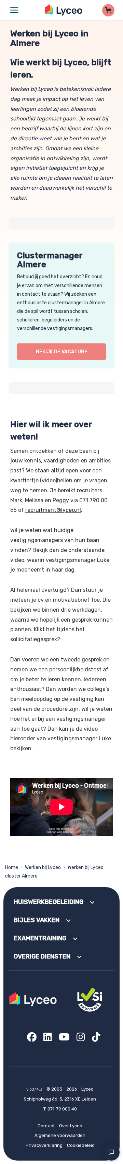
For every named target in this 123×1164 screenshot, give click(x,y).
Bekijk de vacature (61, 352)
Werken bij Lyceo (43, 867)
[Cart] (108, 10)
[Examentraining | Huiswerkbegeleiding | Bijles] (63, 10)
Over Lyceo (70, 1125)
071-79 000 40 (62, 1109)
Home (11, 867)
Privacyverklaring (44, 1145)
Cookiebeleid (81, 1145)
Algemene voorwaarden (60, 1135)
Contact (46, 1125)
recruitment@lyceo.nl (53, 510)
